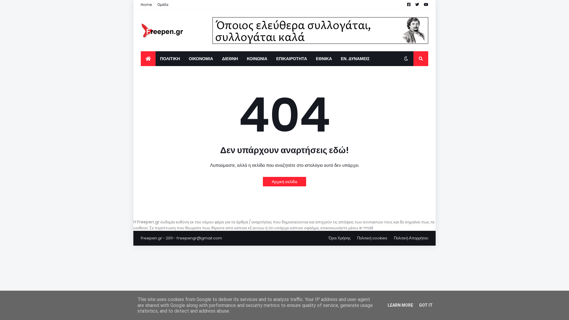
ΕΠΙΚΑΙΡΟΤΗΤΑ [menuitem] (291, 59)
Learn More (400, 305)
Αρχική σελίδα (284, 182)
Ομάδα (162, 4)
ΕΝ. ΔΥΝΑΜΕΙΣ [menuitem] (355, 59)
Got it (426, 305)
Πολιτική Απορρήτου (411, 238)
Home (146, 4)
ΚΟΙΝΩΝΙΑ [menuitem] (257, 59)
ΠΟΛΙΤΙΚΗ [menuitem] (170, 59)
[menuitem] (148, 58)
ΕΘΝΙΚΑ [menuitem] (324, 59)
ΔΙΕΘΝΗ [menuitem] (230, 59)
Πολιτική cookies (372, 238)
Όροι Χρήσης (340, 238)
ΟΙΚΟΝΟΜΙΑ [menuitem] (201, 59)
